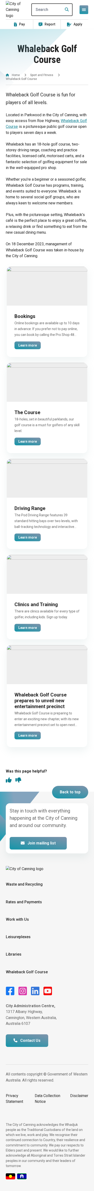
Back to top (70, 792)
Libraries (13, 954)
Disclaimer (79, 1095)
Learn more (27, 345)
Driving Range (29, 508)
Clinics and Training (36, 604)
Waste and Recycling (24, 884)
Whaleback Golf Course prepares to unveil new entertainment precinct (40, 700)
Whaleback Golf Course (27, 972)
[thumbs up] (9, 780)
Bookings (24, 316)
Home (16, 75)
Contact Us (29, 1040)
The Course (27, 412)
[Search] (65, 10)
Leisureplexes (18, 937)
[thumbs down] (18, 780)
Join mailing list (41, 843)
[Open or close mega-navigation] (84, 9)
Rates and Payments (24, 902)
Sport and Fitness (41, 75)
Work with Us (17, 919)
